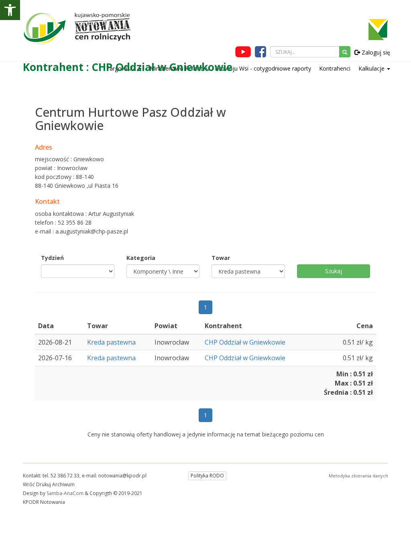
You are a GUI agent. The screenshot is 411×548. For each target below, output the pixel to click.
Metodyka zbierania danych (358, 476)
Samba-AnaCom (65, 493)
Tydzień (52, 258)
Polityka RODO (207, 475)
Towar (221, 258)
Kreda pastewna (111, 342)
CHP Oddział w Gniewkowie (245, 342)
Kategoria (140, 258)
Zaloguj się (375, 52)
